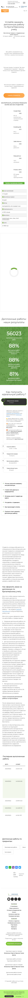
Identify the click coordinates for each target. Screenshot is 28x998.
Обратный (24, 7)
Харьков (17, 953)
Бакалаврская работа (11, 847)
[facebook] (15, 899)
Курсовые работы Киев (14, 961)
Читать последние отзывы (14, 183)
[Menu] (24, 2)
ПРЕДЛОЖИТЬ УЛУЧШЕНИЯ (14, 943)
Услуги (14, 912)
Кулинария (8, 852)
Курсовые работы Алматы (14, 959)
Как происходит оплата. (12, 507)
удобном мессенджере (13, 413)
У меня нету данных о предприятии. (12, 490)
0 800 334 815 (11, 6)
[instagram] (19, 899)
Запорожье (7, 953)
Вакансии (14, 927)
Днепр (14, 955)
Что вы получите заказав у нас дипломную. (13, 484)
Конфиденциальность (14, 923)
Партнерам (14, 925)
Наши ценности (14, 908)
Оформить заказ (5, 11)
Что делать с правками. (12, 502)
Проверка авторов (14, 916)
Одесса (13, 953)
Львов (22, 953)
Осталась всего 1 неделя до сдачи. (13, 497)
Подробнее (18, 996)
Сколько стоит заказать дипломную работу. (12, 512)
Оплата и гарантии (14, 921)
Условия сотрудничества (14, 910)
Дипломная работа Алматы (14, 972)
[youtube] (8, 899)
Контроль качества (14, 914)
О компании (14, 906)
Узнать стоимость (14, 95)
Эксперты (14, 928)
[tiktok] (12, 899)
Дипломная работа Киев (14, 974)
